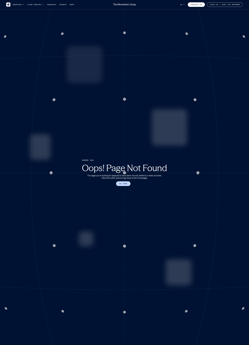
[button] (18, 5)
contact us (196, 4)
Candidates (51, 5)
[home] (8, 4)
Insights (63, 5)
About (72, 5)
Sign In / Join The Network (225, 4)
